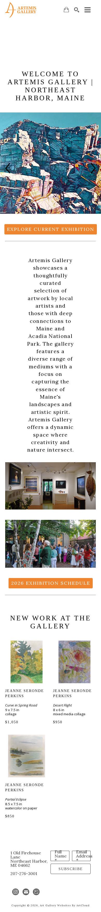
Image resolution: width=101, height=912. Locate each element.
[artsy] (36, 891)
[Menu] (87, 9)
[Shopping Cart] (66, 10)
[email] (26, 891)
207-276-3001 (23, 873)
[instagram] (15, 891)
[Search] (76, 9)
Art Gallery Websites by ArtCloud (65, 905)
